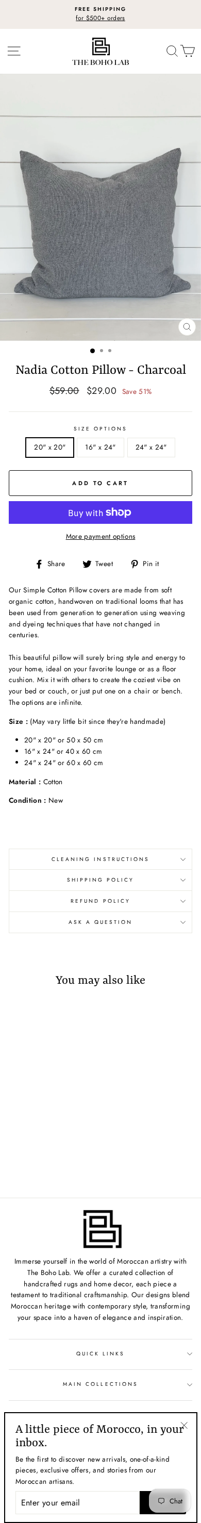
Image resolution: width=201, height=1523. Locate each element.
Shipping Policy (101, 880)
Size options (101, 429)
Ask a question (101, 922)
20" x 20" (49, 447)
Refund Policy (100, 901)
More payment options (101, 536)
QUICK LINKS (100, 1354)
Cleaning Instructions (100, 859)
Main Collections (100, 1384)
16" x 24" (100, 447)
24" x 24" (151, 447)
